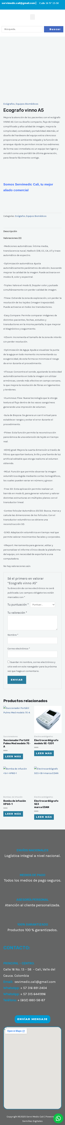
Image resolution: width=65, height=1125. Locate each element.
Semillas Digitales (32, 1121)
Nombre (13, 634)
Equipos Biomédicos (27, 103)
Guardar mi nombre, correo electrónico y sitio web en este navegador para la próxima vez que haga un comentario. (32, 666)
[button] (32, 17)
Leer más (13, 756)
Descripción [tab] (10, 231)
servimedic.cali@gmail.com (18, 3)
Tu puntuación (18, 604)
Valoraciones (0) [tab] (12, 238)
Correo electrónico (19, 648)
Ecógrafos (9, 103)
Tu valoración (17, 612)
